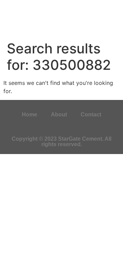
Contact (91, 114)
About (59, 114)
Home (29, 114)
